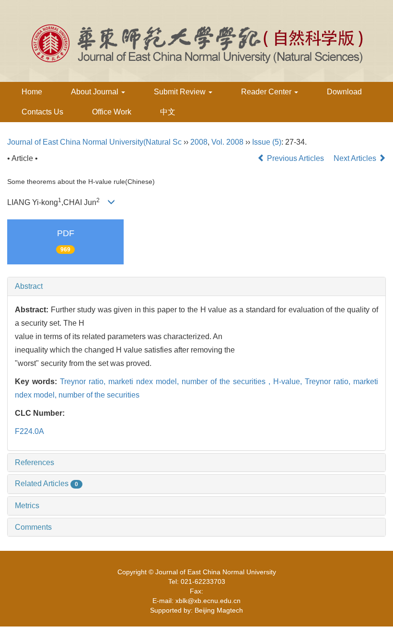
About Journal (95, 92)
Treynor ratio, (84, 381)
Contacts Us (42, 112)
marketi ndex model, (145, 381)
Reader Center (267, 92)
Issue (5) (266, 142)
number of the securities (98, 395)
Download (344, 92)
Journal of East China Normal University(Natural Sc (94, 142)
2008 (199, 142)
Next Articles (356, 158)
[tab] (196, 286)
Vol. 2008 (227, 142)
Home (32, 92)
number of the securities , (227, 381)
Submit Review (181, 92)
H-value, (289, 381)
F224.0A (29, 431)
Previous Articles (295, 158)
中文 (167, 112)
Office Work (111, 112)
